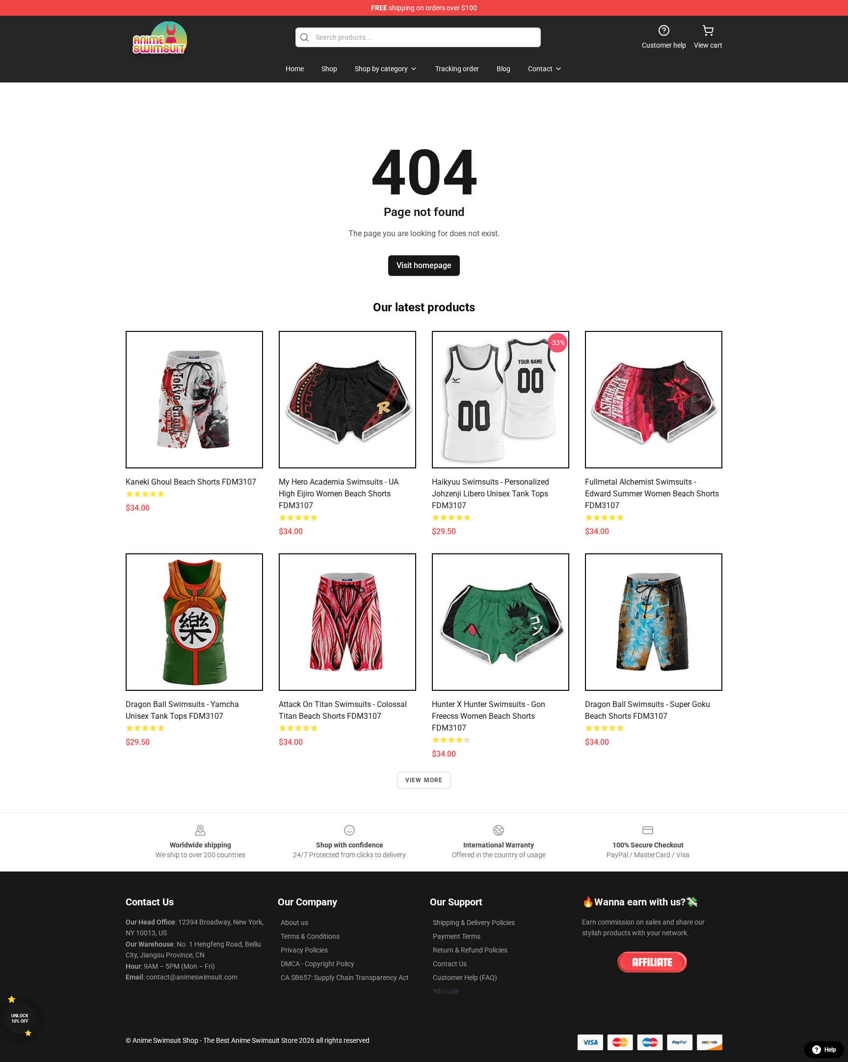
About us (294, 922)
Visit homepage (424, 265)
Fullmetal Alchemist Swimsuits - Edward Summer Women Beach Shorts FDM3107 (652, 493)
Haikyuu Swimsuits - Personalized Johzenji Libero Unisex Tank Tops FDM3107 (490, 493)
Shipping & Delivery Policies (474, 922)
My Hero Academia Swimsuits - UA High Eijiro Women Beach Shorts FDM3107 (338, 493)
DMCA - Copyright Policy (317, 964)
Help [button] (830, 1049)
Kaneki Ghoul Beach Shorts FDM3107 (191, 482)
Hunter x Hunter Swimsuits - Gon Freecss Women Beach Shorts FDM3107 (488, 716)
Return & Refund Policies (470, 950)
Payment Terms (456, 936)
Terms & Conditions (310, 936)
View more (424, 780)
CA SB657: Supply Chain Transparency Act (345, 977)
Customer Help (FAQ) (465, 977)
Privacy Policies (304, 950)
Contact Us (450, 964)
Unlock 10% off (19, 1018)
